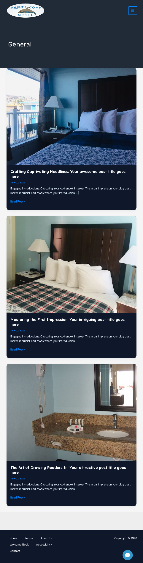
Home (13, 538)
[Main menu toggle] (132, 10)
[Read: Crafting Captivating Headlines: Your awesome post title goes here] (72, 116)
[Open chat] (128, 555)
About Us (47, 538)
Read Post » (18, 202)
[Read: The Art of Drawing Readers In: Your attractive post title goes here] (72, 412)
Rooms (29, 538)
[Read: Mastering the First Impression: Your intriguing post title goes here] (72, 264)
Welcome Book (19, 544)
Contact (15, 551)
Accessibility (44, 544)
